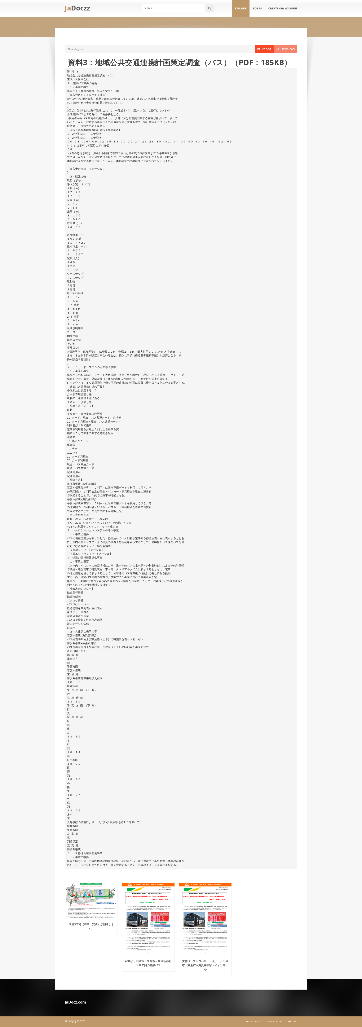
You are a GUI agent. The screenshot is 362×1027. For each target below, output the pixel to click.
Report (265, 49)
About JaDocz (254, 1021)
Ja (77, 7)
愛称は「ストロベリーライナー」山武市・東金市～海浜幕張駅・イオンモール (205, 965)
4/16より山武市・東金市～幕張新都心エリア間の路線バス (148, 963)
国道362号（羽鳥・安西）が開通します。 (91, 926)
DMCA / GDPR (274, 1021)
